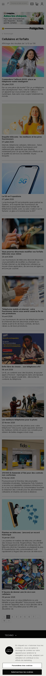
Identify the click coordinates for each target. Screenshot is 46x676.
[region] (23, 657)
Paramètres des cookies (22, 665)
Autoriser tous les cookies (22, 672)
